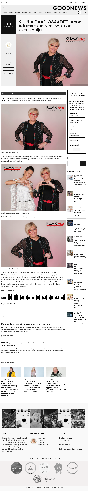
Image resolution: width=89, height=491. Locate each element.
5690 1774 (41, 442)
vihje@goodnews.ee (8, 451)
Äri (75, 176)
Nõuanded (77, 252)
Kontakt (57, 458)
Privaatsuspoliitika (65, 445)
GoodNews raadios (34, 18)
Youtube (83, 2)
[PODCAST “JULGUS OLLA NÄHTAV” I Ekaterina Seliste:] (65, 418)
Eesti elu (7, 321)
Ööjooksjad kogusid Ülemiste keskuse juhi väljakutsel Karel (80, 286)
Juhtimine (76, 313)
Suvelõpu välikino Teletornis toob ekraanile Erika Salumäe (79, 228)
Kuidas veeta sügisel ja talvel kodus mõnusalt (80, 256)
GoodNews (25, 18)
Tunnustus (13, 321)
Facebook (70, 2)
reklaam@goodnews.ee (74, 449)
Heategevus (77, 280)
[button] (2, 5)
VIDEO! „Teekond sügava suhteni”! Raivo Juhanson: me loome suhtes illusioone (31, 344)
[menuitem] (4, 13)
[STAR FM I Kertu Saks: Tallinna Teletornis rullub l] (37, 418)
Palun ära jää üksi (79, 208)
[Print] (12, 73)
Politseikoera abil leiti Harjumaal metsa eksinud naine (79, 198)
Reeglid (38, 458)
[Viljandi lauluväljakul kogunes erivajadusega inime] (78, 418)
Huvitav (76, 264)
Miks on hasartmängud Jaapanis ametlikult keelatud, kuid (79, 270)
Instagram (76, 2)
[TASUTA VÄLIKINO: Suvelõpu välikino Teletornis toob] (9, 418)
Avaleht (31, 458)
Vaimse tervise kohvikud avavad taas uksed (79, 213)
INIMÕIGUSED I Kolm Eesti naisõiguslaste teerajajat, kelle (80, 243)
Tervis (76, 296)
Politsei (76, 192)
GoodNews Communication (57, 487)
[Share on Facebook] (4, 73)
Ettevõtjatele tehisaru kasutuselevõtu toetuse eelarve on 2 (80, 182)
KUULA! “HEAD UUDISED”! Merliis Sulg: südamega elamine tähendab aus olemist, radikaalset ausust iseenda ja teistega (33, 386)
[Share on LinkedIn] (10, 73)
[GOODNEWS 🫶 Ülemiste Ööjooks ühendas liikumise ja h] (51, 418)
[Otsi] (83, 163)
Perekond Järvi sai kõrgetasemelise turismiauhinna (25, 324)
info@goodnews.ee (65, 438)
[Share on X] (7, 73)
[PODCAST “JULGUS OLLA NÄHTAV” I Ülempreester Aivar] (23, 418)
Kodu (19, 18)
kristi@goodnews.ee (43, 444)
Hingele (7, 340)
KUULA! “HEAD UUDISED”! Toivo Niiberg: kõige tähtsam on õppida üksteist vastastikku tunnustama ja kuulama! (56, 386)
